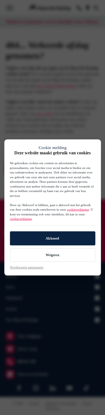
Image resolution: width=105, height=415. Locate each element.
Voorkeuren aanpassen (26, 267)
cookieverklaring (78, 209)
